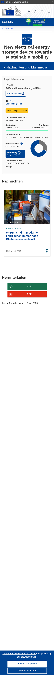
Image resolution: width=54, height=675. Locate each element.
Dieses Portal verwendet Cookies (19, 653)
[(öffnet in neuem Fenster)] (11, 10)
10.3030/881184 (13, 104)
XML (29, 286)
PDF (29, 294)
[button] (36, 12)
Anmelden (29, 12)
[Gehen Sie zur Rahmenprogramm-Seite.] (27, 39)
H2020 (9, 28)
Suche (42, 12)
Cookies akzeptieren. (27, 663)
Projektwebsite (14, 94)
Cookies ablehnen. (27, 670)
